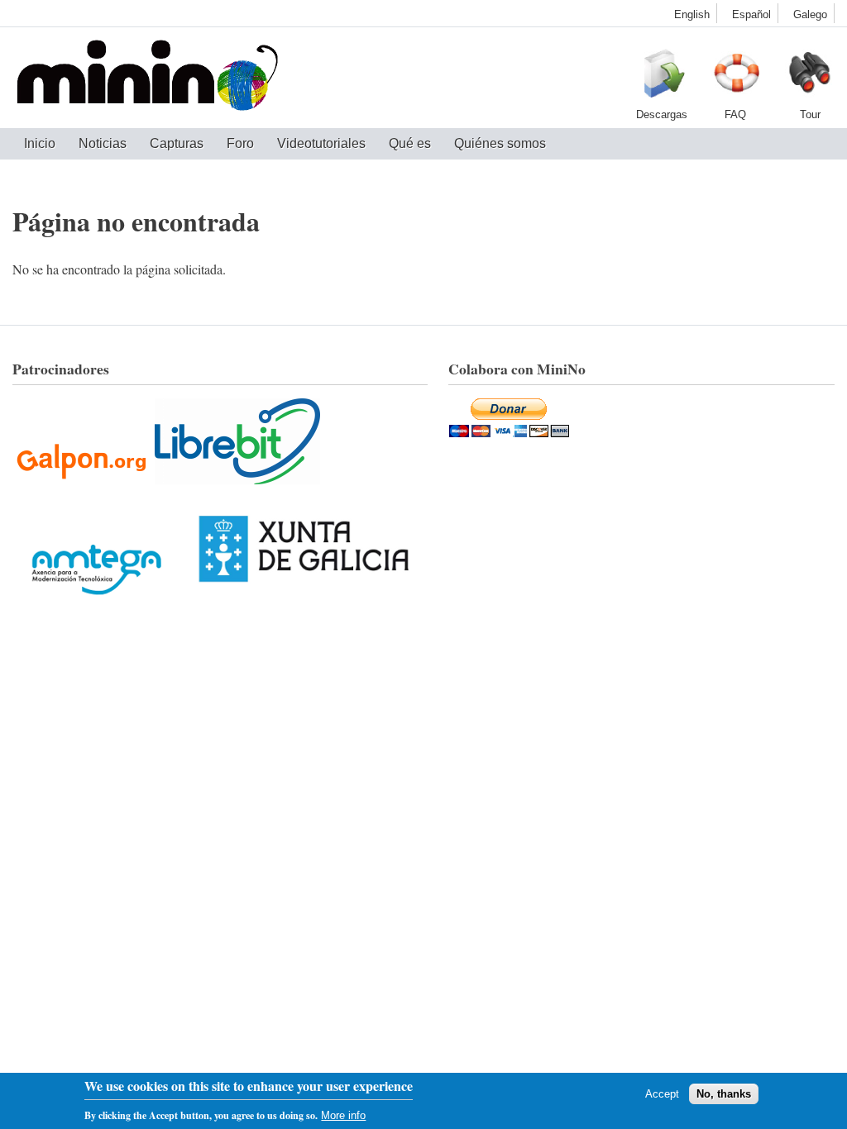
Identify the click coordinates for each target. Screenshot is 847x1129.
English (692, 14)
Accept (662, 1094)
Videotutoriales (321, 143)
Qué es (410, 143)
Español (751, 14)
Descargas (661, 78)
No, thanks (723, 1094)
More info (343, 1115)
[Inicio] (147, 78)
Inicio (39, 143)
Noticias (103, 143)
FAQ (735, 78)
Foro (240, 143)
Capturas (176, 143)
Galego (810, 14)
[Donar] (509, 432)
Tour (810, 78)
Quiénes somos (500, 143)
